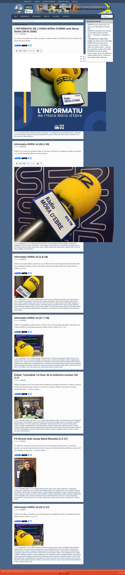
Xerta (30, 561)
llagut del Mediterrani (28, 556)
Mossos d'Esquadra (19, 365)
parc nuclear (59, 306)
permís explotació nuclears (28, 560)
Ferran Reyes (35, 245)
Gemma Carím (63, 303)
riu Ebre (16, 561)
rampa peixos (46, 560)
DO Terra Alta (24, 245)
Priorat (56, 134)
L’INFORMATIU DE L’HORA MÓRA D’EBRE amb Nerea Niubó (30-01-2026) (46, 30)
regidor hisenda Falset (50, 247)
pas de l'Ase (61, 495)
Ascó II (50, 299)
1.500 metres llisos (36, 547)
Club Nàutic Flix (74, 551)
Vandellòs (20, 249)
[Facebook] (107, 12)
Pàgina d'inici (27, 1)
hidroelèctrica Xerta (70, 552)
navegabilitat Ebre (30, 558)
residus (39, 497)
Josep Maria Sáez (58, 304)
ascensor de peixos (29, 549)
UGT (22, 136)
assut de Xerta (74, 549)
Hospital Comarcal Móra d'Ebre (23, 363)
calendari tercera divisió (59, 299)
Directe (47, 16)
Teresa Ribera (52, 308)
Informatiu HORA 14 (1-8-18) (31, 256)
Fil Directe (77, 490)
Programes (37, 16)
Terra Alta (59, 308)
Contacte (37, 1)
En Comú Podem (51, 552)
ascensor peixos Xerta (51, 549)
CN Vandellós (69, 422)
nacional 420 (36, 365)
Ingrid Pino (23, 554)
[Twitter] (110, 12)
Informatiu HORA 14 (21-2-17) (31, 507)
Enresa (67, 490)
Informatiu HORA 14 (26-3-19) (31, 144)
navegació (48, 558)
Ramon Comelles (55, 365)
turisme (62, 497)
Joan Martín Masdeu (66, 554)
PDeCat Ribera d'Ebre (74, 306)
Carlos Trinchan (18, 422)
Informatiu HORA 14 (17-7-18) (31, 317)
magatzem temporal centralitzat (36, 134)
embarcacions (42, 552)
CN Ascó (62, 422)
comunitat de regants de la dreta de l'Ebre (25, 552)
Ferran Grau (49, 303)
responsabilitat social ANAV (28, 429)
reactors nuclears (27, 308)
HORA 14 (77, 361)
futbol (56, 303)
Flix (63, 552)
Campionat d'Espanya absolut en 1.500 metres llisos (44, 551)
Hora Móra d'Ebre (24, 133)
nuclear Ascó (34, 306)
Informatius (25, 16)
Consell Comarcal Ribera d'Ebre (64, 301)
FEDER (72, 490)
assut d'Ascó (65, 549)
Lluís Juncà (66, 304)
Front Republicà (44, 245)
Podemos (39, 560)
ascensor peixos (40, 549)
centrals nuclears (46, 360)
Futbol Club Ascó (39, 361)
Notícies (39, 133)
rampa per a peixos (55, 560)
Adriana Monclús (35, 358)
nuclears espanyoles (66, 558)
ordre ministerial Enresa (51, 495)
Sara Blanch (72, 134)
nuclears (50, 134)
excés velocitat (24, 361)
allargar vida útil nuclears (48, 420)
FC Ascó (42, 303)
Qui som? (75, 1)
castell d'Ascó (72, 488)
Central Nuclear (28, 422)
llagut (20, 556)
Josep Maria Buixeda (46, 304)
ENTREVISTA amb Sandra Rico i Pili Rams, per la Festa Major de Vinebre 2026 (99, 26)
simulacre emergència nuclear (59, 429)
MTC (46, 134)
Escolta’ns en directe (49, 1)
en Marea (59, 552)
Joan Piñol (22, 425)
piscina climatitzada (71, 495)
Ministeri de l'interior (68, 425)
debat (29, 424)
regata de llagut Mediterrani (73, 560)
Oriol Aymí (52, 306)
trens (18, 136)
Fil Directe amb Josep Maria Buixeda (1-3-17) (40, 438)
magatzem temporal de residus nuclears (30, 494)
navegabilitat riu (40, 558)
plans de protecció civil (64, 427)
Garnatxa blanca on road (56, 245)
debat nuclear (35, 424)
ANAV (44, 243)
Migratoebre (21, 558)
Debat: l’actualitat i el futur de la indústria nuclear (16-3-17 (46, 376)
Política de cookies (63, 1)
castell (58, 488)
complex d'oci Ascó (28, 490)
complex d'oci (18, 490)
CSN (26, 424)
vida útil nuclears (28, 136)
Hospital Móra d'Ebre (38, 363)
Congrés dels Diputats (49, 301)
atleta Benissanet (19, 551)
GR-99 (24, 492)
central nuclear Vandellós (25, 301)
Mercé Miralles (74, 304)
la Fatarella (55, 363)
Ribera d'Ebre (65, 134)
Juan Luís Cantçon (26, 247)
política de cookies (44, 571)
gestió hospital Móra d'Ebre (67, 361)
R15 (59, 134)
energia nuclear (32, 303)
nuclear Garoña (29, 495)
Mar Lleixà (62, 363)
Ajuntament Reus (46, 358)
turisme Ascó (36, 367)
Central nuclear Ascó (20, 360)
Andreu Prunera (70, 358)
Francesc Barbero (67, 424)
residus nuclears (47, 497)
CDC (68, 299)
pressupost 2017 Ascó (30, 497)
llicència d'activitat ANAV (55, 425)
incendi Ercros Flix (74, 245)
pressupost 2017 (19, 497)
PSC (20, 308)
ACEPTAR (63, 573)
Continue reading (34, 389)
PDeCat (66, 306)
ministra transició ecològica (22, 306)
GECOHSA (47, 361)
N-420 (27, 365)
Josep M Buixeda (30, 425)
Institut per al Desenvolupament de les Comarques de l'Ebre (43, 554)
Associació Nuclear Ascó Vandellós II (70, 420)
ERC (29, 245)
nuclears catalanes (43, 306)
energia (25, 303)
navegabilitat (21, 495)
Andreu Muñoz (62, 358)
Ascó (48, 243)
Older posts (16, 567)
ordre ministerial (39, 495)
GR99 (28, 492)
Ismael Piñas (48, 363)
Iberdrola (65, 245)
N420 (31, 365)
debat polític (43, 424)
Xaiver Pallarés (18, 310)
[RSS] (104, 12)
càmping (65, 243)
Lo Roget (45, 492)
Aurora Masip (54, 243)
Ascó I (46, 299)
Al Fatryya (54, 358)
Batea (60, 243)
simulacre (47, 429)
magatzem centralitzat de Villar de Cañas (65, 556)
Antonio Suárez (39, 299)
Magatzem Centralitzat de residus (57, 492)
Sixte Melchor (44, 308)
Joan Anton (17, 247)
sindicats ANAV (70, 247)
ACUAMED (66, 547)
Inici (15, 16)
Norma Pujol (35, 247)
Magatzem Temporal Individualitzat (51, 494)
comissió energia (37, 301)
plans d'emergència (35, 427)
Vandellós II (66, 308)
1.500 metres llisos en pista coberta (52, 547)
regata (63, 560)
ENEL (20, 303)
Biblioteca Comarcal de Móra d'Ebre (63, 133)
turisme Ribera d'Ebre (47, 367)
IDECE (69, 303)
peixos (74, 558)
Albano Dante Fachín (37, 243)
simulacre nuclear (73, 429)
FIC (54, 303)
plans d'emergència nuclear (49, 427)
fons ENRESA (18, 492)
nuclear (42, 247)
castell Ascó (64, 488)
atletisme (27, 551)
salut (70, 365)
